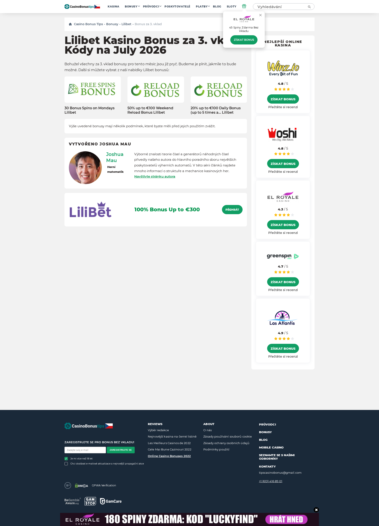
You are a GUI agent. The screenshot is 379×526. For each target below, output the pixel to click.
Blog (217, 6)
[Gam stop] (90, 501)
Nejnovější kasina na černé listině (172, 436)
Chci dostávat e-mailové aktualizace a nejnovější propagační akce (107, 463)
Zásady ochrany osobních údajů (226, 443)
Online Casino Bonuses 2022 (169, 456)
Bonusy (131, 6)
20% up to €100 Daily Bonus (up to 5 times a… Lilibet (216, 110)
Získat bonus (244, 39)
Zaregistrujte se (121, 450)
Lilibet (126, 24)
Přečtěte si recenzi (283, 107)
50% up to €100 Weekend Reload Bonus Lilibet (150, 110)
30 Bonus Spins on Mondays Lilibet (89, 110)
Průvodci (151, 6)
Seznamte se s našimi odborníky (277, 456)
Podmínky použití (216, 449)
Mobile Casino (271, 447)
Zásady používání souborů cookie (227, 436)
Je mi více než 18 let (81, 458)
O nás (207, 430)
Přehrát (232, 209)
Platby (202, 6)
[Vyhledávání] (309, 6)
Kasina (113, 6)
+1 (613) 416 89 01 (270, 481)
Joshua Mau (114, 157)
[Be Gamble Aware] (72, 501)
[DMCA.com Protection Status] (81, 485)
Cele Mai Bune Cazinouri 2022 (169, 449)
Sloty (231, 6)
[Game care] (111, 501)
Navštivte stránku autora (154, 176)
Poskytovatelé (177, 6)
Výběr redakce (158, 430)
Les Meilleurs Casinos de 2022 (169, 443)
